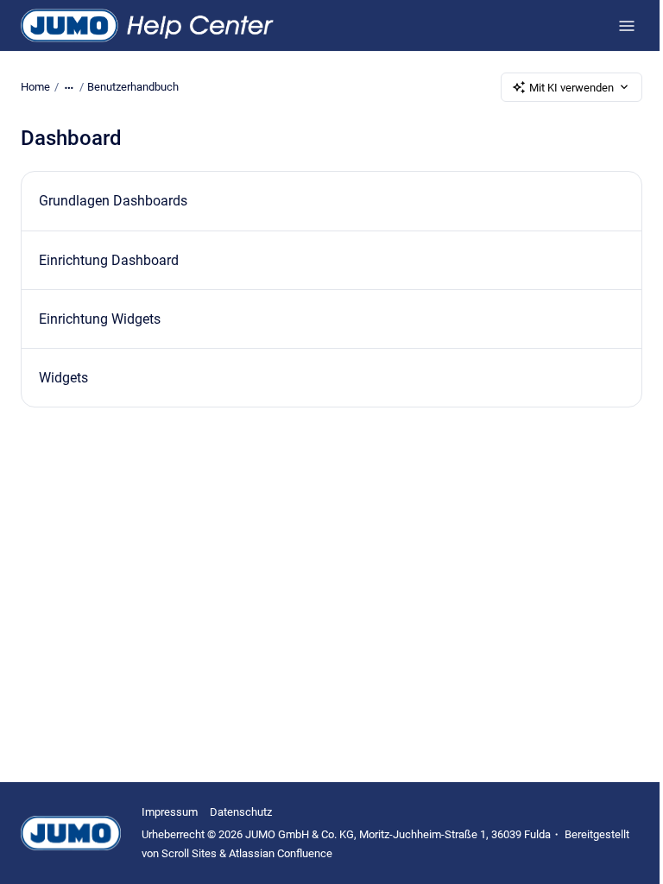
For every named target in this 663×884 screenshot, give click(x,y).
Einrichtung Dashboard (109, 260)
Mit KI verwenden (571, 87)
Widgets (63, 377)
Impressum (170, 811)
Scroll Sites (189, 853)
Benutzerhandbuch (133, 86)
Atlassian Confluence (280, 853)
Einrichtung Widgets (100, 319)
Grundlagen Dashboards (113, 201)
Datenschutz (241, 811)
